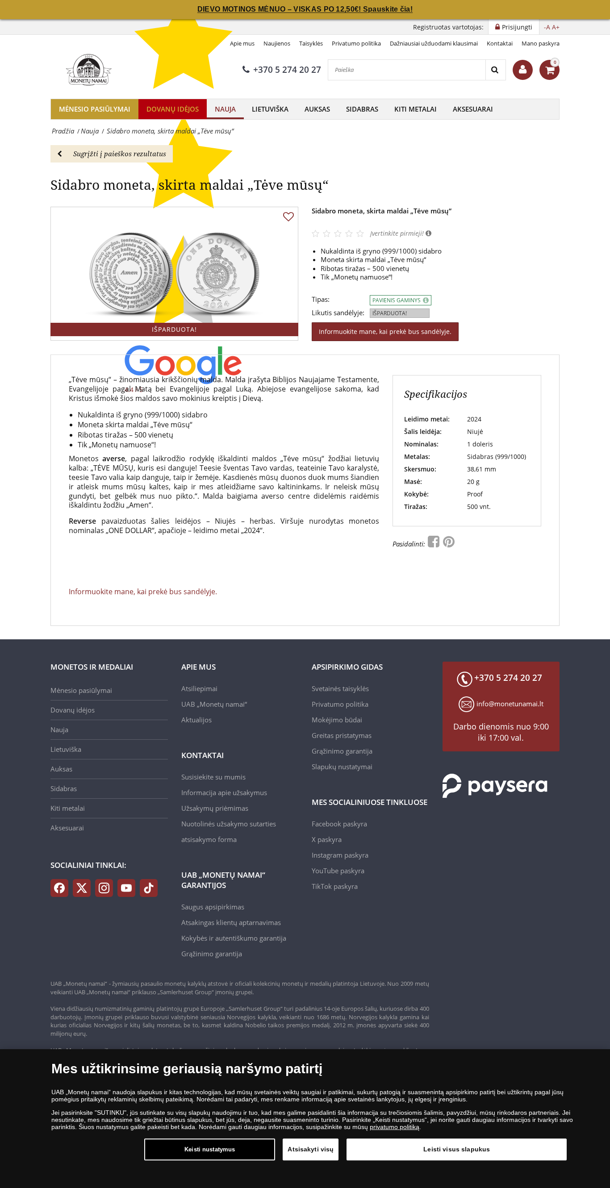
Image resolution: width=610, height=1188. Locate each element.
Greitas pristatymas (342, 735)
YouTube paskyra (338, 870)
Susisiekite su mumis (213, 776)
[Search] (495, 70)
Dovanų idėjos (172, 108)
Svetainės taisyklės (340, 688)
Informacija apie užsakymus (224, 792)
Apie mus (242, 43)
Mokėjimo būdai (337, 719)
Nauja (225, 108)
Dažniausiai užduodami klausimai (434, 43)
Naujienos (276, 43)
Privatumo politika (356, 43)
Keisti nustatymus (209, 1149)
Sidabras (362, 108)
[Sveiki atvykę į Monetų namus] (523, 70)
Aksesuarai (473, 108)
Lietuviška (270, 108)
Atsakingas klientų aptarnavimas (231, 922)
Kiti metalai (415, 108)
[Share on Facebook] (434, 543)
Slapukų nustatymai (342, 766)
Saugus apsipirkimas (212, 906)
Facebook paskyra (339, 823)
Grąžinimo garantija (211, 953)
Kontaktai (500, 43)
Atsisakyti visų (311, 1149)
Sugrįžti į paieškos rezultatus (119, 153)
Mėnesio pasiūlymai (94, 108)
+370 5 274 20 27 (287, 69)
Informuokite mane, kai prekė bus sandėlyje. (385, 331)
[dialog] (305, 1118)
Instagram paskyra (340, 854)
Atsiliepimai (199, 688)
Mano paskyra (541, 43)
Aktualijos (196, 719)
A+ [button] (556, 27)
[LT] (87, 70)
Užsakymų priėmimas (214, 808)
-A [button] (547, 27)
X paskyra (327, 839)
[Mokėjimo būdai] (495, 785)
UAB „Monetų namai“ (214, 704)
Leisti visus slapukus (456, 1149)
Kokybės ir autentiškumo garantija (233, 938)
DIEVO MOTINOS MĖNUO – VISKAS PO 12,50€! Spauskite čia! (305, 9)
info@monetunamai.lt (509, 703)
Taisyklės (311, 43)
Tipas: (321, 299)
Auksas (317, 108)
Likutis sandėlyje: (338, 312)
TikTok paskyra (335, 886)
